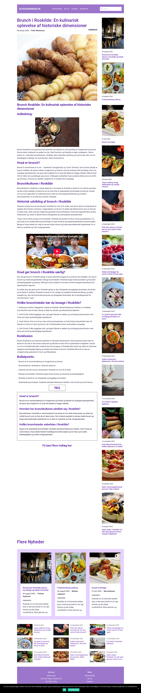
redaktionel (92, 30)
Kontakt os (84, 9)
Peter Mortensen (38, 31)
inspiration (27, 600)
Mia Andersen (109, 591)
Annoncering (57, 9)
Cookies (74, 9)
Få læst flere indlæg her (57, 445)
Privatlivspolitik (73, 690)
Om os (66, 9)
